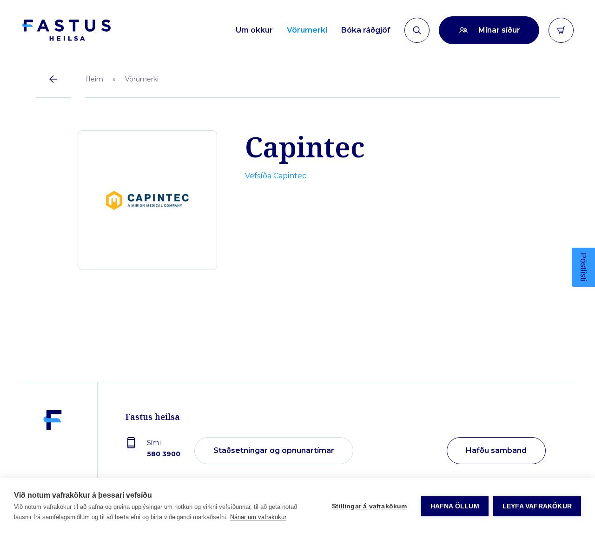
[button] (583, 267)
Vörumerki (142, 79)
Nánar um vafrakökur (258, 517)
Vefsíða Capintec (275, 175)
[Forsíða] (66, 30)
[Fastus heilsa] (52, 451)
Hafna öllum (454, 506)
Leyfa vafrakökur (537, 506)
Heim (94, 79)
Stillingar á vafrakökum (369, 506)
